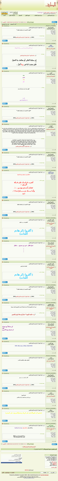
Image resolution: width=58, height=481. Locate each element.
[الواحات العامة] (11, 461)
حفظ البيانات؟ (3, 12)
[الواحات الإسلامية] (11, 459)
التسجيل (20, 15)
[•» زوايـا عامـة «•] (11, 462)
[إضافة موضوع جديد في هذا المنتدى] (55, 24)
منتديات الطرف (53, 12)
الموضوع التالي (25, 446)
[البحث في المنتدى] (11, 454)
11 (13, 22)
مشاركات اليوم (12, 15)
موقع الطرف (7, 472)
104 (8, 22)
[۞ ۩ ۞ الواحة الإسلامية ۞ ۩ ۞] (11, 460)
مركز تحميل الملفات (38, 15)
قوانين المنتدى (54, 467)
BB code (54, 462)
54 (10, 22)
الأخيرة (4, 22)
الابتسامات (55, 463)
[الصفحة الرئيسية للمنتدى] (11, 455)
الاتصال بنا (12, 472)
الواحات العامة (46, 12)
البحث (4, 15)
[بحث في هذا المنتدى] (56, 24)
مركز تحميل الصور (51, 15)
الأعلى (3, 472)
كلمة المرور (15, 13)
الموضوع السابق (32, 446)
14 (11, 22)
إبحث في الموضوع (5, 24)
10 (14, 22)
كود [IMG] (55, 464)
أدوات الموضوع (13, 24)
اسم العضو (15, 12)
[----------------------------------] (11, 457)
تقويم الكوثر (27, 15)
